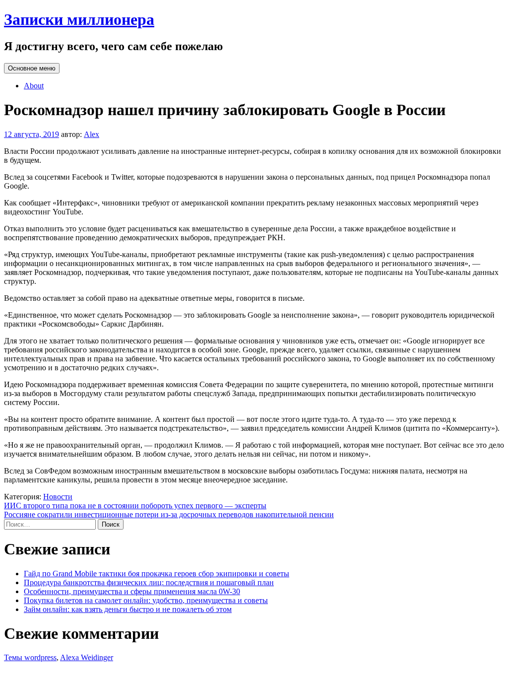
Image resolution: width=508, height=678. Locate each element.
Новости (57, 496)
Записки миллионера (79, 19)
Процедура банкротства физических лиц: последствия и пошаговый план (149, 582)
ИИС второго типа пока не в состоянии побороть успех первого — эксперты (135, 505)
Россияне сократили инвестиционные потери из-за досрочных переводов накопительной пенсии (169, 514)
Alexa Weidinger (86, 657)
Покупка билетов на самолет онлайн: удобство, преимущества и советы (146, 600)
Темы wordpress (30, 657)
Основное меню (32, 68)
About (34, 85)
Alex (91, 134)
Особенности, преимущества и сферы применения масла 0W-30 (132, 591)
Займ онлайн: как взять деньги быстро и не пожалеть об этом (128, 609)
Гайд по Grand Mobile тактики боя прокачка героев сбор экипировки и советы (156, 573)
